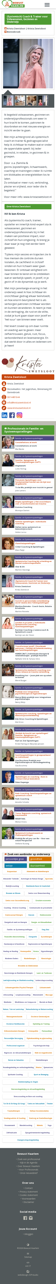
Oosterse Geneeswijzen (40, 1017)
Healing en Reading (10, 951)
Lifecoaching (8, 995)
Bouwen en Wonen (13, 893)
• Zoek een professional (28, 1159)
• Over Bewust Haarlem (28, 1166)
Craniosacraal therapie (14, 915)
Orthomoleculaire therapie (14, 1031)
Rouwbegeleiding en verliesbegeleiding (18, 1067)
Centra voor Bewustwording (39, 893)
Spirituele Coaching (15, 1075)
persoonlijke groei (15, 858)
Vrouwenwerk (10, 1125)
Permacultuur (47, 1031)
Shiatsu (39, 1067)
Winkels (40, 1125)
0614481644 (13, 397)
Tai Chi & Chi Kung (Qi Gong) (14, 1104)
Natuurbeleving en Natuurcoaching (39, 1009)
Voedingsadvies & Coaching (15, 1118)
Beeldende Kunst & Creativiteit (38, 886)
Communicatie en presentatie (40, 908)
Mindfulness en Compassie (25, 1002)
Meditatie (7, 1002)
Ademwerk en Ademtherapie (38, 872)
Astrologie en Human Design (32, 879)
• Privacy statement (28, 1191)
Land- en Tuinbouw (44, 973)
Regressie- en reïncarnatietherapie (17, 1053)
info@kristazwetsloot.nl (19, 402)
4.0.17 (28, 1266)
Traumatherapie (13, 1111)
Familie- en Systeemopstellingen (19, 930)
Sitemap (28, 1257)
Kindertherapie (30, 959)
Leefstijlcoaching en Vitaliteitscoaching (18, 980)
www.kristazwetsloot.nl (18, 408)
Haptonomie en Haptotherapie (40, 944)
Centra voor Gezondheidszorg (17, 901)
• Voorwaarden (28, 1198)
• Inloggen (28, 1234)
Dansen (31, 915)
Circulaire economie (43, 901)
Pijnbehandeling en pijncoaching (39, 1038)
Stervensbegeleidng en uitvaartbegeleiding (28, 1089)
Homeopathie (25, 951)
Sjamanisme (48, 1067)
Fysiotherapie (46, 937)
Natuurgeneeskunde (14, 1017)
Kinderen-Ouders (11, 959)
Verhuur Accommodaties (39, 1111)
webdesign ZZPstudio (28, 1275)
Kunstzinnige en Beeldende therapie (18, 973)
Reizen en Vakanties (16, 1060)
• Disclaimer (28, 1202)
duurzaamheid (37, 865)
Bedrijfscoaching (12, 886)
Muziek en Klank (46, 1002)
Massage (49, 995)
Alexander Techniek (11, 879)
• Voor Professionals (28, 1169)
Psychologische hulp (41, 1046)
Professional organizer (16, 1046)
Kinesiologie (46, 959)
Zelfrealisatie (11, 1133)
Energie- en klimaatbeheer (41, 922)
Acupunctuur (12, 872)
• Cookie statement (28, 1195)
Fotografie (33, 937)
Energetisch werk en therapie (16, 922)
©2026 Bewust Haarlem (28, 1248)
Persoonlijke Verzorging (13, 1038)
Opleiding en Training (41, 1024)
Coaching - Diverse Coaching (15, 908)
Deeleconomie (45, 915)
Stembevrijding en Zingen (28, 1082)
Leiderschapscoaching (44, 980)
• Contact (28, 1188)
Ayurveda (49, 879)
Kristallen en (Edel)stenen (28, 966)
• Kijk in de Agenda (28, 1162)
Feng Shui (45, 930)
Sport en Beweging (41, 1075)
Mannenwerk (38, 995)
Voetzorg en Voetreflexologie (40, 1118)
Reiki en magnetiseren (43, 1053)
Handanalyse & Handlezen (14, 944)
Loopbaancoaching (23, 995)
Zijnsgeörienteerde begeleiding (37, 1133)
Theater (50, 1104)
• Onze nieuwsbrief (28, 1172)
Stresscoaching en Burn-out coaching (28, 1097)
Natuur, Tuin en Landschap (13, 1009)
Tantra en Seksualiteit (35, 1104)
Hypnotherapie (47, 951)
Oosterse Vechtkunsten (15, 1024)
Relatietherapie (42, 1060)
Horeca (36, 951)
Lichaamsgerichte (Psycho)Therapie (19, 988)
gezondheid (36, 858)
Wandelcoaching (26, 1125)
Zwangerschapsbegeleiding (28, 1140)
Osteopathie (33, 1031)
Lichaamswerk (45, 988)
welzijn (9, 865)
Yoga (49, 1125)
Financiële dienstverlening (14, 937)
